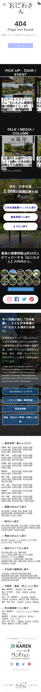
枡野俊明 (35, 602)
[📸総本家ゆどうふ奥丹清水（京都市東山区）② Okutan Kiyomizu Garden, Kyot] (20, 281)
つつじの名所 (21, 540)
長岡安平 (33, 597)
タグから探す (20, 226)
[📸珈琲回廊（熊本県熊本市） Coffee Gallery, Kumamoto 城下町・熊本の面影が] (36, 281)
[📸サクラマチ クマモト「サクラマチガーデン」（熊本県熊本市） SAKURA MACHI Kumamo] (13, 273)
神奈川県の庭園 (17, 459)
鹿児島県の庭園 (17, 501)
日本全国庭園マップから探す (20, 207)
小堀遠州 (25, 592)
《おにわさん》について (20, 391)
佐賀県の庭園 (27, 496)
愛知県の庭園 (6, 473)
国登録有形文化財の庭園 (10, 580)
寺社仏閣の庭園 (6, 552)
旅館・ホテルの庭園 (25, 554)
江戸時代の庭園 (34, 525)
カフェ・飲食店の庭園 (9, 554)
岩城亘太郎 (34, 599)
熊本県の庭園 (17, 498)
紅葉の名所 (18, 542)
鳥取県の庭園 (17, 485)
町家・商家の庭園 (20, 561)
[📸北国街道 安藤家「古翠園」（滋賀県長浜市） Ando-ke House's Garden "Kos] (28, 273)
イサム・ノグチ (14, 618)
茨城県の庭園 (17, 455)
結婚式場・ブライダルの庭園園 (12, 557)
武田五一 (5, 613)
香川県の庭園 (27, 490)
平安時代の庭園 (6, 530)
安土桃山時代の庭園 (8, 527)
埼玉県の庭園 (17, 457)
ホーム (20, 45)
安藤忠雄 (20, 621)
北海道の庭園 (17, 447)
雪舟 (25, 589)
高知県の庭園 (17, 493)
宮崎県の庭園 (6, 501)
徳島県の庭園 (17, 490)
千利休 (18, 592)
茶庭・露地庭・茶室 (25, 511)
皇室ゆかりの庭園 (34, 561)
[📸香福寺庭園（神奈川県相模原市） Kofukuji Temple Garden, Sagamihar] (13, 281)
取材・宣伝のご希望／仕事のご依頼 (20, 419)
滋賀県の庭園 (17, 477)
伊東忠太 (36, 611)
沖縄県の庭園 (29, 501)
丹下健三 (14, 616)
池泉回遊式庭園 (6, 513)
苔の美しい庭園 (16, 515)
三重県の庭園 (17, 473)
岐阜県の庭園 (17, 471)
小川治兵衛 (24, 597)
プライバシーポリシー (20, 669)
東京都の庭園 (6, 459)
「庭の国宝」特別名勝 (9, 573)
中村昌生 (35, 621)
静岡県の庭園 (27, 471)
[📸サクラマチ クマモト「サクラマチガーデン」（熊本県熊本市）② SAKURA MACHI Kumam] (5, 273)
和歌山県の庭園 (6, 481)
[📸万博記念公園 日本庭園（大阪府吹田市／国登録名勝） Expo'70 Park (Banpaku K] (36, 273)
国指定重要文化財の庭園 (10, 575)
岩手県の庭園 (6, 449)
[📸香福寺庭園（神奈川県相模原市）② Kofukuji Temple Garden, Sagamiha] (5, 281)
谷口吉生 (28, 621)
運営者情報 (20, 409)
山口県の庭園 (27, 487)
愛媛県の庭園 (6, 493)
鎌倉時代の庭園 (34, 527)
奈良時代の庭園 (19, 530)
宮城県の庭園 (17, 449)
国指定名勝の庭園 (24, 573)
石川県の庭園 (6, 465)
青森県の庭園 (27, 447)
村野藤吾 (5, 618)
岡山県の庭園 (6, 487)
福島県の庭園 (17, 452)
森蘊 (27, 599)
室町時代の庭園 (22, 527)
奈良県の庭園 (27, 479)
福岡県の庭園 (17, 496)
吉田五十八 (23, 616)
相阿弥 (30, 589)
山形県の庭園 (6, 452)
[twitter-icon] (24, 298)
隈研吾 (4, 623)
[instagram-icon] (9, 298)
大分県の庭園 (27, 498)
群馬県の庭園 (6, 457)
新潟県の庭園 (17, 463)
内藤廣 (25, 623)
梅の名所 (4, 540)
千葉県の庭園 (27, 457)
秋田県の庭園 (27, 449)
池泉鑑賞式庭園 (19, 513)
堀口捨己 (31, 616)
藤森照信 (11, 623)
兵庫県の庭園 (17, 479)
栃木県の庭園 (27, 455)
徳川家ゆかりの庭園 (8, 563)
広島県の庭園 (17, 487)
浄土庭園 (29, 513)
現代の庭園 (5, 525)
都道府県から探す (20, 217)
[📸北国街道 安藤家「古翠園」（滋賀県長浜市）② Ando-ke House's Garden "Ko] (20, 273)
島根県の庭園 (27, 485)
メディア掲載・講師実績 (20, 400)
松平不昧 (5, 594)
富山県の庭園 (27, 463)
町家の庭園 (5, 515)
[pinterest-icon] (31, 298)
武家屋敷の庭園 (6, 561)
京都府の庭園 (27, 477)
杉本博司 (18, 623)
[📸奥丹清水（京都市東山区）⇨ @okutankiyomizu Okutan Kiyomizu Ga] (28, 281)
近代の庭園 (24, 525)
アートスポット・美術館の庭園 (12, 559)
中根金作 (20, 602)
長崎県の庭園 (6, 498)
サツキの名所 (32, 540)
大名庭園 (13, 511)
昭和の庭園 (14, 525)
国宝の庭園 (22, 578)
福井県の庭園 (17, 465)
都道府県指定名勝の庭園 (28, 575)
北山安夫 (28, 602)
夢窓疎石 (19, 589)
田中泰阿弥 (13, 599)
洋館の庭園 (29, 559)
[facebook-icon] (17, 298)
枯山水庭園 (5, 511)
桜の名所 (12, 540)
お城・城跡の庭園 (20, 552)
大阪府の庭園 (6, 479)
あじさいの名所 (6, 542)
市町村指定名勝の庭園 (9, 578)
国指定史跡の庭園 (34, 578)
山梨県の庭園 (27, 465)
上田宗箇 (32, 592)
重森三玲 (22, 599)
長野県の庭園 (6, 467)
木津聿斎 (5, 599)
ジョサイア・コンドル (24, 611)
